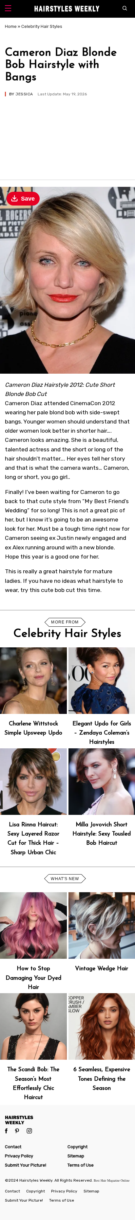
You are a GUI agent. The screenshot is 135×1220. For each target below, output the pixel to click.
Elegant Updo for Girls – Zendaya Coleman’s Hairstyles (101, 733)
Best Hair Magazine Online (111, 1180)
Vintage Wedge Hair (101, 969)
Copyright (77, 1146)
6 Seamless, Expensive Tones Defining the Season (101, 1079)
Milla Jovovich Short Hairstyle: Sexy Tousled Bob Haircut (101, 834)
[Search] (126, 9)
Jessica (24, 94)
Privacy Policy (19, 1155)
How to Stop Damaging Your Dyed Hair (33, 978)
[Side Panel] (8, 9)
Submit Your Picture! (25, 1165)
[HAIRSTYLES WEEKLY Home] (67, 1120)
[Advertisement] (67, 134)
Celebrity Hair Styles (41, 26)
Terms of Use (81, 1165)
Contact (13, 1146)
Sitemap (76, 1155)
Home (11, 26)
